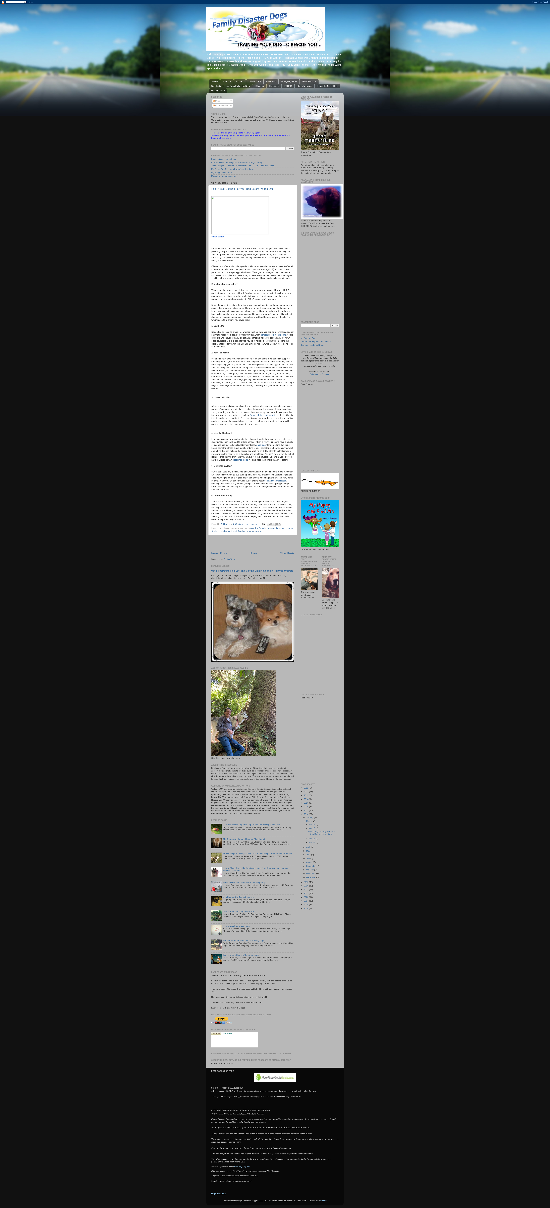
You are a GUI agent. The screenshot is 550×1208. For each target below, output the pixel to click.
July (308, 858)
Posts (217, 101)
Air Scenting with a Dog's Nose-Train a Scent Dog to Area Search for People (257, 854)
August (309, 862)
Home (215, 81)
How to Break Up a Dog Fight (236, 926)
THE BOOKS (255, 81)
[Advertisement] (252, 543)
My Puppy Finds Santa (221, 173)
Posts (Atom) (229, 559)
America (254, 528)
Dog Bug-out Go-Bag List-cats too (238, 897)
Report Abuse (218, 1193)
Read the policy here (242, 1166)
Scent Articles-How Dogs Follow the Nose (230, 86)
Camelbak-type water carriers (264, 415)
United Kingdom (238, 531)
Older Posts (287, 553)
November (311, 873)
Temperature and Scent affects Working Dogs (243, 940)
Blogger (323, 1201)
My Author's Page (309, 338)
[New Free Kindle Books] (275, 1081)
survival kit (225, 531)
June (308, 855)
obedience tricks (240, 460)
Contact (239, 81)
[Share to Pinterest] (279, 524)
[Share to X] (274, 524)
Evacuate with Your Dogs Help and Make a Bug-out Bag (236, 162)
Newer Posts (219, 553)
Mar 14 (312, 824)
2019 (306, 882)
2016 (306, 807)
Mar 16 (312, 839)
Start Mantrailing (304, 86)
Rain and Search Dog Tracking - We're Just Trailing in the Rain (251, 825)
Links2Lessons (309, 81)
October (310, 870)
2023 (306, 897)
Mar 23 (312, 842)
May (308, 851)
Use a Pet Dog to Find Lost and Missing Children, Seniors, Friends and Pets (252, 571)
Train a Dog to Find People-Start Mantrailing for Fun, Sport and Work (242, 166)
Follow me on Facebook (320, 374)
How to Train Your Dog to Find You (238, 911)
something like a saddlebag (273, 335)
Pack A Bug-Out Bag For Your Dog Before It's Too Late (242, 188)
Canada (262, 528)
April (308, 847)
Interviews (271, 81)
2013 (306, 795)
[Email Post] (263, 524)
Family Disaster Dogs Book (223, 159)
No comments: (253, 524)
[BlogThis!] (271, 524)
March (309, 821)
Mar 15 (312, 828)
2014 (306, 799)
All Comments (221, 106)
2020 (306, 886)
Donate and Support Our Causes (316, 342)
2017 (306, 810)
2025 (306, 905)
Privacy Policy (218, 90)
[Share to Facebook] (276, 524)
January (310, 817)
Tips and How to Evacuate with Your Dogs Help (244, 882)
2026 (306, 908)
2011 (306, 788)
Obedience (274, 86)
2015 (306, 803)
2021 (306, 889)
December (311, 877)
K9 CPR (288, 86)
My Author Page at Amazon (223, 176)
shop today (261, 445)
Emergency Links (289, 81)
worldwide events (254, 531)
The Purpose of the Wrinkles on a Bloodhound (244, 839)
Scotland (215, 531)
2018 (306, 814)
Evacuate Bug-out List (327, 86)
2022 (306, 893)
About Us (227, 81)
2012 (306, 792)
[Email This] (268, 524)
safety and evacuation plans (280, 528)
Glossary (259, 86)
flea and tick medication (275, 481)
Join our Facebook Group (312, 345)
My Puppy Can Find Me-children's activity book (232, 169)
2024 (306, 901)
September (311, 866)
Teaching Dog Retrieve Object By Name (241, 955)
